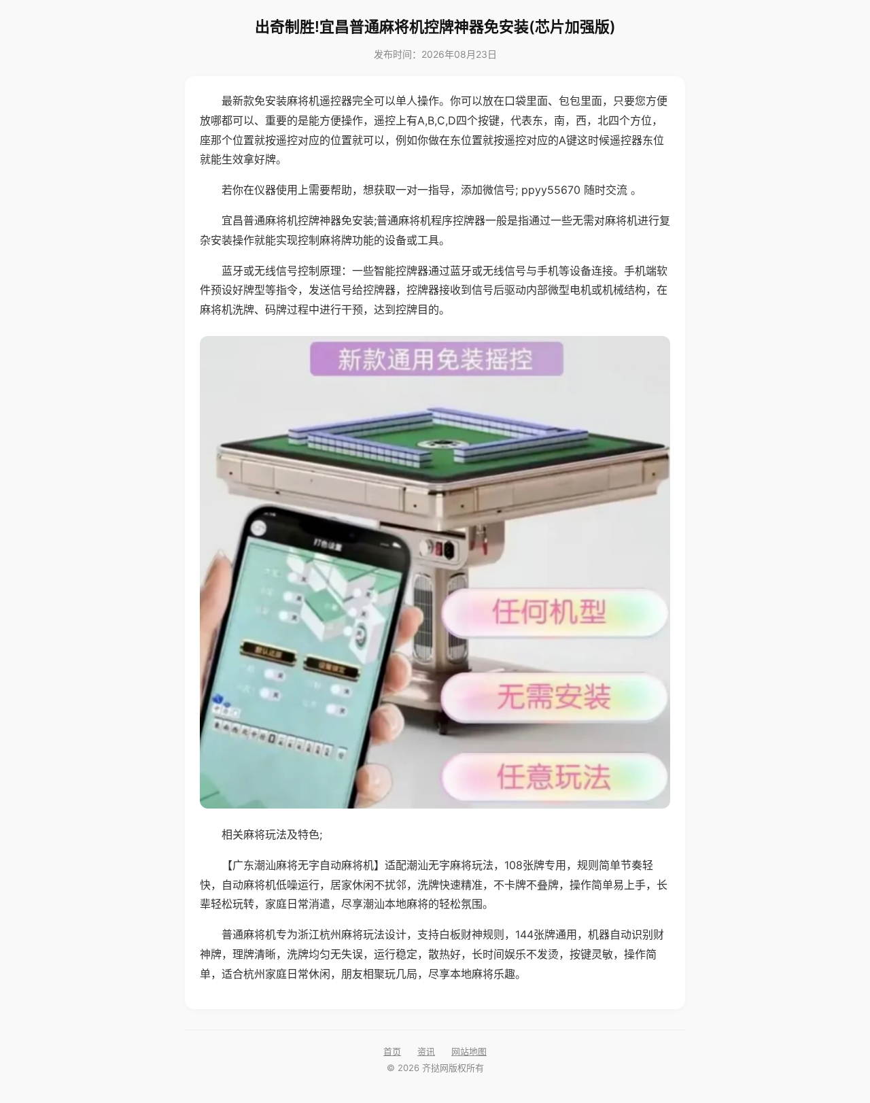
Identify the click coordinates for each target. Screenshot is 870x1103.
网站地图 (469, 1051)
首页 (392, 1051)
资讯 (426, 1051)
